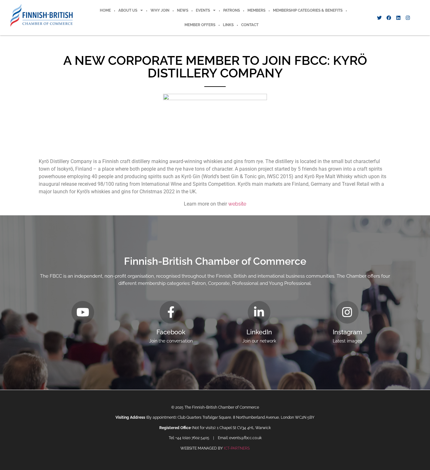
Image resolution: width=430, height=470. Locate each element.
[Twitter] (379, 17)
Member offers (199, 25)
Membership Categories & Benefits (307, 10)
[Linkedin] (398, 17)
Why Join (159, 10)
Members (256, 10)
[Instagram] (407, 17)
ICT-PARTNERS (237, 448)
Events (203, 10)
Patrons (231, 10)
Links (228, 25)
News (182, 10)
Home (105, 10)
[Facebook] (388, 17)
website (237, 204)
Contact (249, 25)
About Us (127, 10)
